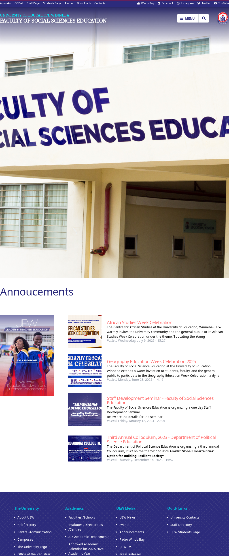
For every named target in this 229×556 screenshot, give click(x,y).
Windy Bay (147, 3)
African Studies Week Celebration (139, 322)
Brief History (26, 525)
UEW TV (125, 547)
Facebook (167, 3)
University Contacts (184, 517)
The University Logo (32, 547)
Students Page (52, 3)
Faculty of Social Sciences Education (53, 20)
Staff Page (33, 3)
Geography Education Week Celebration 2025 (151, 361)
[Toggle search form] (203, 18)
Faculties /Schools (81, 517)
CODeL (19, 3)
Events (124, 525)
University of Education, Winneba (34, 15)
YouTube (223, 3)
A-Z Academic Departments (88, 537)
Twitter (205, 3)
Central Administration (34, 532)
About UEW (25, 517)
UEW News (127, 517)
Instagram (187, 3)
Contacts (99, 3)
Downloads (84, 3)
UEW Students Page (185, 532)
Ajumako (5, 3)
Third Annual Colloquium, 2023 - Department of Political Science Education (161, 439)
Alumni (69, 3)
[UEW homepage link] (222, 18)
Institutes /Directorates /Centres (85, 527)
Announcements (131, 532)
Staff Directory (181, 525)
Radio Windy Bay (131, 539)
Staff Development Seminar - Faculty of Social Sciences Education (160, 400)
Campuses (25, 539)
